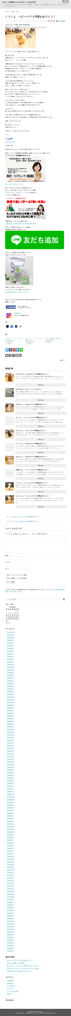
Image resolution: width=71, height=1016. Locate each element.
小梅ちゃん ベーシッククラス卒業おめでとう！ (33, 470)
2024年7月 (10, 645)
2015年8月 (10, 934)
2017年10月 (10, 864)
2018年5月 (10, 845)
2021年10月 (10, 735)
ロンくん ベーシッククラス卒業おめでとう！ (32, 417)
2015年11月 (10, 926)
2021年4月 (10, 751)
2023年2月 (10, 691)
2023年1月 (10, 694)
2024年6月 (10, 648)
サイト (7, 568)
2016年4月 (10, 913)
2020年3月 (10, 786)
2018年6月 (10, 843)
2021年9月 (10, 737)
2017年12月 (10, 859)
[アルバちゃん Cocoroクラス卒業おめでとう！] (9, 381)
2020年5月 (10, 780)
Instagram (18, 313)
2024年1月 (10, 662)
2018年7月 (10, 840)
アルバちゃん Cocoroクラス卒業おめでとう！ (32, 374)
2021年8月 (10, 740)
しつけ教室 (61, 21)
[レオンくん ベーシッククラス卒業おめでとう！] (9, 503)
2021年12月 (10, 729)
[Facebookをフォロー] (10, 356)
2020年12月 (10, 762)
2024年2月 (10, 659)
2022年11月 (10, 699)
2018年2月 (10, 853)
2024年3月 (10, 656)
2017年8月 (10, 870)
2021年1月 (10, 759)
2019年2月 (10, 821)
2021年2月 (10, 756)
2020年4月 (10, 783)
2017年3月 (10, 883)
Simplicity (40, 1011)
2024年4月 (10, 654)
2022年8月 (10, 708)
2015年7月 (10, 937)
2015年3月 (10, 948)
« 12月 (8, 623)
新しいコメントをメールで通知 (17, 575)
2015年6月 (10, 940)
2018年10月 (10, 832)
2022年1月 (10, 726)
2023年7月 (10, 678)
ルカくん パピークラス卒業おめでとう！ (20, 960)
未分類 (9, 994)
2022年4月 (10, 718)
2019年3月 (10, 818)
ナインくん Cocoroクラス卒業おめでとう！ (32, 443)
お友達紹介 (10, 980)
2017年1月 (10, 889)
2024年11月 (10, 635)
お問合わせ (10, 983)
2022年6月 (10, 713)
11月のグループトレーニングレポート (29, 389)
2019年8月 (10, 805)
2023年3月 (10, 689)
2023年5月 (10, 683)
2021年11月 (10, 732)
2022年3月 (10, 721)
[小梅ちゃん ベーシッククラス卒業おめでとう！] (9, 477)
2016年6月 (10, 907)
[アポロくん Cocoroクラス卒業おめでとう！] (9, 412)
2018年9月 (10, 834)
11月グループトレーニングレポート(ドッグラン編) (22, 968)
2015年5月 (10, 943)
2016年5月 (10, 910)
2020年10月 (10, 767)
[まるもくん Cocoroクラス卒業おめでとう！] (9, 464)
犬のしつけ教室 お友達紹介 (53, 338)
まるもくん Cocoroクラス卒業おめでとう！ (32, 457)
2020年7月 (10, 775)
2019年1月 (10, 824)
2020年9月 (10, 770)
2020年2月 (10, 789)
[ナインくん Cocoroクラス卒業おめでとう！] (9, 451)
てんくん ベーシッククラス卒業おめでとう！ (25, 516)
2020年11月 (10, 764)
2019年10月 (10, 799)
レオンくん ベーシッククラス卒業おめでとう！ (33, 496)
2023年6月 (10, 681)
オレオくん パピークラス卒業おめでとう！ (31, 430)
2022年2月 (10, 724)
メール (8, 562)
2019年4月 (10, 816)
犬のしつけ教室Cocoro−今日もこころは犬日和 (19, 2)
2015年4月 (10, 945)
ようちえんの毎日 (12, 991)
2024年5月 (10, 651)
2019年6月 (10, 810)
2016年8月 (10, 902)
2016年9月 (10, 899)
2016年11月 (10, 894)
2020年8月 (10, 772)
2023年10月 (10, 670)
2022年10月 (10, 702)
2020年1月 (10, 791)
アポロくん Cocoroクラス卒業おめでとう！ (32, 404)
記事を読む (41, 385)
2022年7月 (10, 710)
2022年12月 (10, 697)
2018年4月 (10, 848)
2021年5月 (10, 748)
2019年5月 (10, 813)
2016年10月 (10, 897)
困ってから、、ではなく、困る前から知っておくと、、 (24, 965)
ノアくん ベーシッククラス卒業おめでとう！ (32, 483)
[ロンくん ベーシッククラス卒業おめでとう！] (9, 425)
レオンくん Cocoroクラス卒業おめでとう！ (25, 521)
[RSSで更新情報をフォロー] (20, 356)
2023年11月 (10, 667)
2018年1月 (10, 856)
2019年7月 (10, 807)
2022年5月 (10, 716)
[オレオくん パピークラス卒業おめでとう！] (9, 438)
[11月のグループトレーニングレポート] (9, 396)
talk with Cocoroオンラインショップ (16, 292)
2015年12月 (10, 924)
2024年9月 (10, 640)
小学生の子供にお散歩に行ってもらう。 (19, 971)
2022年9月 (10, 705)
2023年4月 (10, 686)
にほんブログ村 (10, 142)
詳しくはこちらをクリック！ (14, 184)
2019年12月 (10, 794)
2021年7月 (10, 743)
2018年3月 (10, 851)
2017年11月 (10, 861)
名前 (7, 555)
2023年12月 (10, 664)
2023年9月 (10, 672)
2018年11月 (10, 829)
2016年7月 (10, 905)
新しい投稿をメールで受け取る (17, 578)
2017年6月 (10, 875)
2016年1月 (10, 921)
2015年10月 (10, 929)
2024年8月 (10, 643)
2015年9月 (10, 932)
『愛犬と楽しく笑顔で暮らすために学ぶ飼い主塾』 (21, 223)
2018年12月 (10, 826)
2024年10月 (10, 637)
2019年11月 (10, 797)
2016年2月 (10, 918)
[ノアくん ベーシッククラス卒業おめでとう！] (9, 490)
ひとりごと (10, 988)
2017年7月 (10, 872)
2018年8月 (10, 837)
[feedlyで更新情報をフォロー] (16, 356)
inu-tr (63, 360)
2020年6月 (10, 778)
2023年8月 (10, 675)
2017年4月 (10, 880)
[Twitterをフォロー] (6, 356)
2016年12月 (10, 891)
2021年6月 (10, 745)
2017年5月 (10, 878)
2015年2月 (10, 951)
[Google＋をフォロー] (13, 356)
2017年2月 (10, 886)
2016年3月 (10, 916)
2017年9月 (10, 867)
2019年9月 (10, 802)
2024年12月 (10, 632)
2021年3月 (10, 753)
